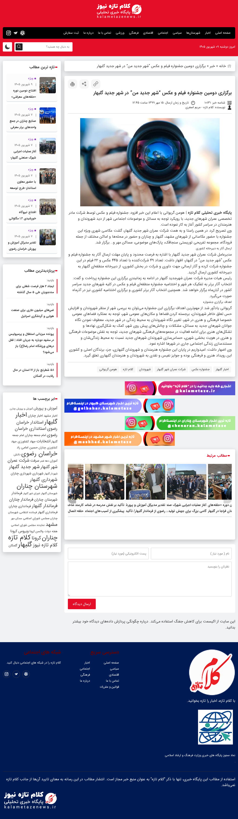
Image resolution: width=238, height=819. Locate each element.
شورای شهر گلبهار (31, 493)
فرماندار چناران (21, 499)
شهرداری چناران (21, 473)
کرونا (36, 538)
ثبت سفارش (71, 32)
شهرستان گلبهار (49, 493)
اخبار (208, 32)
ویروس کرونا (19, 531)
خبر (212, 66)
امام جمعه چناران (35, 435)
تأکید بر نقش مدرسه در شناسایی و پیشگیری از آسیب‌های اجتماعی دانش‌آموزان (100, 511)
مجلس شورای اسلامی (36, 518)
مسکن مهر (16, 518)
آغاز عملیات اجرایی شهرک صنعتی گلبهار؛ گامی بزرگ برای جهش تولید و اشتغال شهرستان (179, 511)
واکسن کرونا (36, 531)
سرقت (34, 460)
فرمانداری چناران (20, 506)
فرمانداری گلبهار (47, 512)
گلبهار (25, 545)
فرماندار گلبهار (44, 506)
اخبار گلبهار (222, 369)
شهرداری (37, 473)
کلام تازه (128, 369)
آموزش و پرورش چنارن (21, 409)
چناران (49, 538)
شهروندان (145, 369)
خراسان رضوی (39, 454)
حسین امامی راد (27, 447)
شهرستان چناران (37, 486)
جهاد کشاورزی (27, 441)
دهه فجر (44, 461)
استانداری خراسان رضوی (36, 431)
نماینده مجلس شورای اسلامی (28, 525)
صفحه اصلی (223, 32)
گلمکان (13, 545)
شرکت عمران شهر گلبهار (171, 369)
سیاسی (177, 32)
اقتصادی (148, 32)
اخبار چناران (35, 415)
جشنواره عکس (201, 369)
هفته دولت (50, 531)
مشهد (51, 524)
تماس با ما (104, 32)
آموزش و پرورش (45, 408)
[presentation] (228, 499)
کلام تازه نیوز (45, 545)
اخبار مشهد (50, 415)
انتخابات (43, 441)
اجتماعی (163, 32)
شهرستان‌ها (193, 32)
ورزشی (120, 32)
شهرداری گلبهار (43, 479)
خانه (222, 66)
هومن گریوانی (108, 369)
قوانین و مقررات (109, 686)
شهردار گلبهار (50, 474)
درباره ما (88, 32)
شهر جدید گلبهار (24, 467)
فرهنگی (134, 32)
